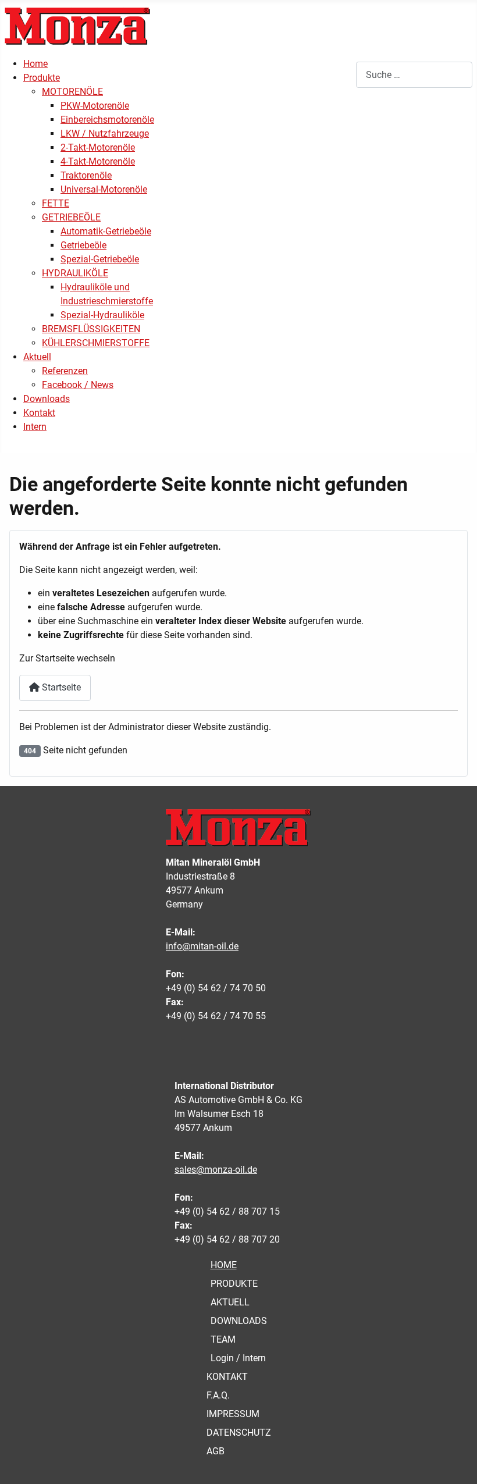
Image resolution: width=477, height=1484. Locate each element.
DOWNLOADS (239, 1320)
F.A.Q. (218, 1395)
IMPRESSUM (233, 1413)
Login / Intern (238, 1358)
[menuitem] (35, 63)
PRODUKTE (234, 1283)
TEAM (223, 1339)
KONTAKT (227, 1376)
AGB (216, 1451)
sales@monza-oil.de (216, 1169)
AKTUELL (230, 1302)
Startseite (60, 687)
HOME (224, 1265)
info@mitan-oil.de (202, 946)
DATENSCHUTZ (239, 1432)
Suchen (340, 74)
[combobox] (414, 75)
